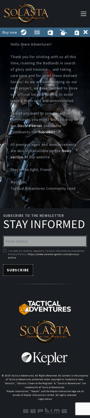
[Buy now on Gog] (37, 32)
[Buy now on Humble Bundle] (63, 32)
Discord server (29, 125)
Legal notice (45, 399)
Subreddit (47, 132)
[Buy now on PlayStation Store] (76, 32)
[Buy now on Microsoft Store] (50, 32)
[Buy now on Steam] (23, 32)
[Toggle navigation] (83, 14)
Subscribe (18, 270)
